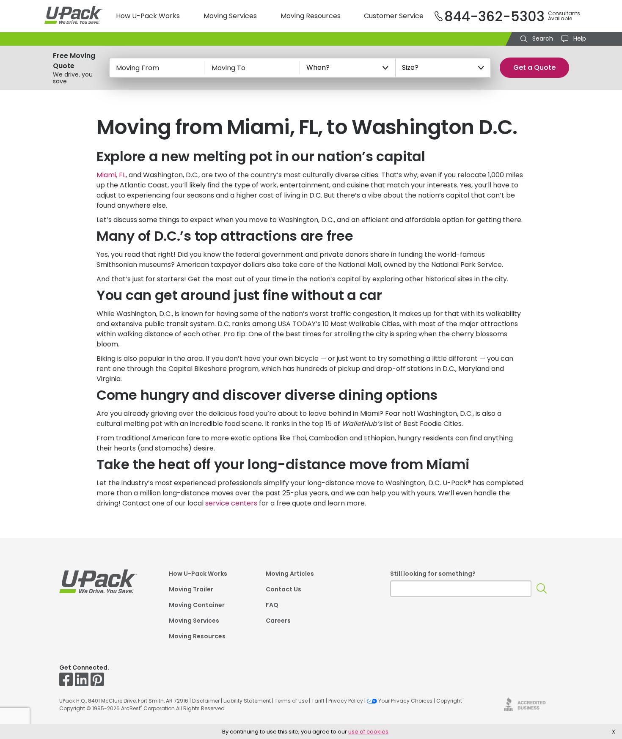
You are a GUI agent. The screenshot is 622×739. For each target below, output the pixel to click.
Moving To (228, 68)
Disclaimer (206, 700)
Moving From (137, 68)
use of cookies (368, 732)
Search (542, 38)
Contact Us (283, 589)
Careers (278, 621)
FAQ (272, 605)
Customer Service (394, 16)
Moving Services (230, 16)
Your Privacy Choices (405, 700)
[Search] (542, 588)
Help (579, 38)
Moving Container (197, 605)
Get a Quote (534, 67)
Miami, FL (111, 175)
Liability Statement (247, 700)
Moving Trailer (191, 589)
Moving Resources (311, 16)
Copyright (449, 700)
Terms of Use (291, 700)
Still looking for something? (433, 573)
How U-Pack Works (148, 16)
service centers (231, 503)
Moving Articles (290, 574)
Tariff (318, 700)
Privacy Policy (345, 700)
